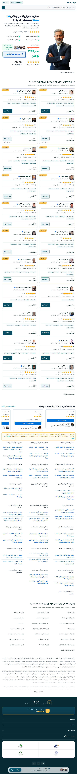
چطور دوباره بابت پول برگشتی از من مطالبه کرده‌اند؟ (38, 470)
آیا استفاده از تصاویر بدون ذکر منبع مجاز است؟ (38, 560)
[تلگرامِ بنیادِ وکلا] (34, 763)
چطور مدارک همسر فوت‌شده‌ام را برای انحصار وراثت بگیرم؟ (12, 470)
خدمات (72, 725)
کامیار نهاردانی (63, 204)
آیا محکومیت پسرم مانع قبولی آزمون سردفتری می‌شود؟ (38, 541)
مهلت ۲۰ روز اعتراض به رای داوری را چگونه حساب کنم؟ (12, 556)
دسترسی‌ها (71, 731)
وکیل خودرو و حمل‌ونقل (17, 645)
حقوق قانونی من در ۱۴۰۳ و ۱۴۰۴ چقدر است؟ (64, 498)
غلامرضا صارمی (26, 313)
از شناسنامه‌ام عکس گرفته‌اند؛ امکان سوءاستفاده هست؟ (64, 541)
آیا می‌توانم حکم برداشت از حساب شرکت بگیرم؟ (64, 492)
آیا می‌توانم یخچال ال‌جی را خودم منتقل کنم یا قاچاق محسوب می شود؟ (12, 449)
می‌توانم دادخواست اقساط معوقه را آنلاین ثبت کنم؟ (38, 476)
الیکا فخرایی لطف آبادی (23, 287)
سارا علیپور (27, 148)
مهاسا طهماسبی (63, 366)
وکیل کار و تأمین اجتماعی (66, 623)
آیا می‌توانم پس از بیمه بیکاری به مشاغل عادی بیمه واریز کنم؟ (64, 517)
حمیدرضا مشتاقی (62, 260)
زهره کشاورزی (26, 119)
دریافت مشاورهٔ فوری (12, 54)
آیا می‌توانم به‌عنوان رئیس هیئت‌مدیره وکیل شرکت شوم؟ (12, 519)
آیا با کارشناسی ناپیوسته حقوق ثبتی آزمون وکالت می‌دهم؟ (64, 470)
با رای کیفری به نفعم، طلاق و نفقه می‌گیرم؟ (64, 448)
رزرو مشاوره (45, 138)
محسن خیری (64, 176)
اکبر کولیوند (27, 341)
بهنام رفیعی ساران (25, 204)
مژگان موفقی (64, 148)
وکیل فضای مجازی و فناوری (41, 629)
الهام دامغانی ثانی (25, 91)
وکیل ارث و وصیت (18, 618)
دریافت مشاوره (15, 770)
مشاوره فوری (45, 111)
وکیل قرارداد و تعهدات (67, 618)
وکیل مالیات (20, 623)
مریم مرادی (27, 232)
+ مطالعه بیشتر (38, 692)
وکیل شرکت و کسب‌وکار (17, 629)
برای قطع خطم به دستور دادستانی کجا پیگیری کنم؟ (38, 519)
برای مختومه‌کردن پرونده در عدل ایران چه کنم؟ (38, 582)
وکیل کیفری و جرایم (43, 613)
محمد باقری (64, 341)
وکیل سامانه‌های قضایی (67, 650)
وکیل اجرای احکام (44, 645)
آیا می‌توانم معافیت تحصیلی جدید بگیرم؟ (12, 535)
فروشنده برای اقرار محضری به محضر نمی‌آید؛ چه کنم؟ (64, 476)
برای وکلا (72, 719)
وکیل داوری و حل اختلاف (17, 639)
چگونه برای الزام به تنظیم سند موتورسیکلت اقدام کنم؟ (12, 457)
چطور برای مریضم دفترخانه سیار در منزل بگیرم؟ (64, 563)
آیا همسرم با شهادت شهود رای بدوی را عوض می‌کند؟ (64, 455)
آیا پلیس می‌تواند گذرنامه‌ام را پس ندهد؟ (64, 535)
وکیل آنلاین (14, 2)
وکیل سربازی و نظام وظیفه (16, 634)
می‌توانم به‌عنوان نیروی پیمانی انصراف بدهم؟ (38, 535)
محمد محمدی (63, 119)
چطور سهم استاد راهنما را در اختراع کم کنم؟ (38, 554)
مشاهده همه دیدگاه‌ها (8, 406)
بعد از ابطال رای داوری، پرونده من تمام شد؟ (12, 563)
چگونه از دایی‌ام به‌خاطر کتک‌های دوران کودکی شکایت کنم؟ (38, 456)
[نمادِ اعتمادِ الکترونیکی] (56, 745)
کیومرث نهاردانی (25, 176)
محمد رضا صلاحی (25, 260)
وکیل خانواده (70, 613)
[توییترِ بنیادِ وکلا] (43, 763)
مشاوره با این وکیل (60, 420)
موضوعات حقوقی (69, 736)
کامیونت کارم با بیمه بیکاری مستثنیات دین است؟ (64, 511)
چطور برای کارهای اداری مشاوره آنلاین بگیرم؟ (64, 556)
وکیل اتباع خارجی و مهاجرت (66, 645)
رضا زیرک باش (64, 313)
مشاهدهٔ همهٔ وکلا (69, 394)
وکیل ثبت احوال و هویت (66, 634)
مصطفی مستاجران (62, 232)
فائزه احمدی (27, 366)
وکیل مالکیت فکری (43, 639)
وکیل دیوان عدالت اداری (42, 634)
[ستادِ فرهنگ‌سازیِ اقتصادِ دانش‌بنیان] (20, 745)
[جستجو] (3, 7)
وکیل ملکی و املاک (18, 613)
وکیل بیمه (71, 629)
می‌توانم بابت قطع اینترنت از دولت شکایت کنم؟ (38, 513)
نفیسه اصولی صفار (62, 287)
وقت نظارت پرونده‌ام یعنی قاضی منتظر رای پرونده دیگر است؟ (38, 576)
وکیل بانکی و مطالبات (43, 618)
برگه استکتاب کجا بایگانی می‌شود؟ (38, 448)
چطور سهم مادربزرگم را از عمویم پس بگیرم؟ (12, 476)
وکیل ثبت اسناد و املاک (67, 639)
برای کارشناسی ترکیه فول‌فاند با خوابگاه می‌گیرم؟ (64, 578)
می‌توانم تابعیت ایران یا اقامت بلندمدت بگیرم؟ (64, 584)
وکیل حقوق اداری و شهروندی (40, 623)
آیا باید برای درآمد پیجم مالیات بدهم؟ (12, 490)
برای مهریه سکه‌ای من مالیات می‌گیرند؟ (12, 496)
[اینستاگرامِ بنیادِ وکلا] (38, 763)
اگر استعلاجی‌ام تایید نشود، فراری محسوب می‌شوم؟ (12, 541)
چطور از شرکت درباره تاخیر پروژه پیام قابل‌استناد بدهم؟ (12, 513)
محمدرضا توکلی (63, 91)
